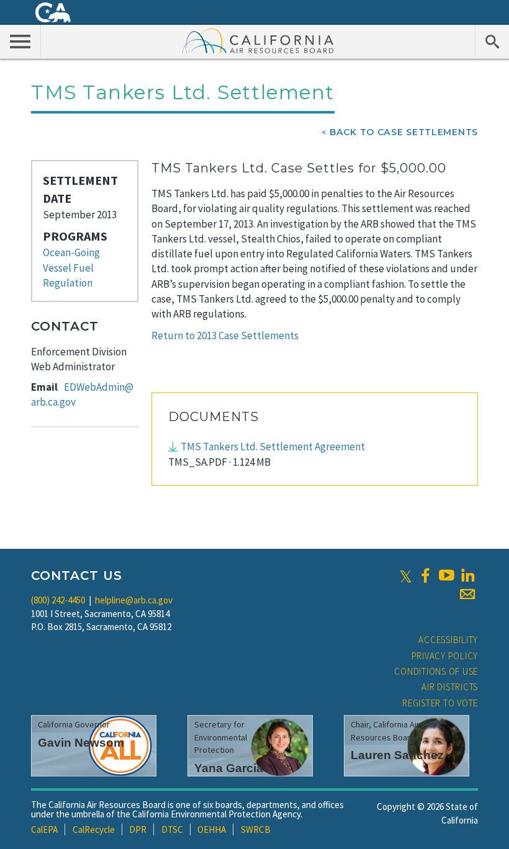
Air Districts (449, 687)
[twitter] (405, 575)
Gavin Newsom (81, 742)
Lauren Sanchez (397, 755)
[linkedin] (467, 575)
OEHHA (211, 829)
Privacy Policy (445, 656)
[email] (467, 594)
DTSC (172, 829)
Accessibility (448, 640)
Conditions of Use (436, 671)
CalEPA (44, 829)
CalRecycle (94, 829)
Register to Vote (440, 703)
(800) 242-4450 (58, 600)
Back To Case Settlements (404, 132)
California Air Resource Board (258, 40)
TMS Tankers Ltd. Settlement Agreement (273, 446)
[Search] (492, 41)
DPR (137, 829)
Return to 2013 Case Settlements (225, 335)
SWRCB (256, 829)
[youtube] (446, 575)
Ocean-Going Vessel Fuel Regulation (71, 268)
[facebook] (425, 575)
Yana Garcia (228, 768)
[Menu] (20, 41)
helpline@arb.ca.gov (134, 600)
